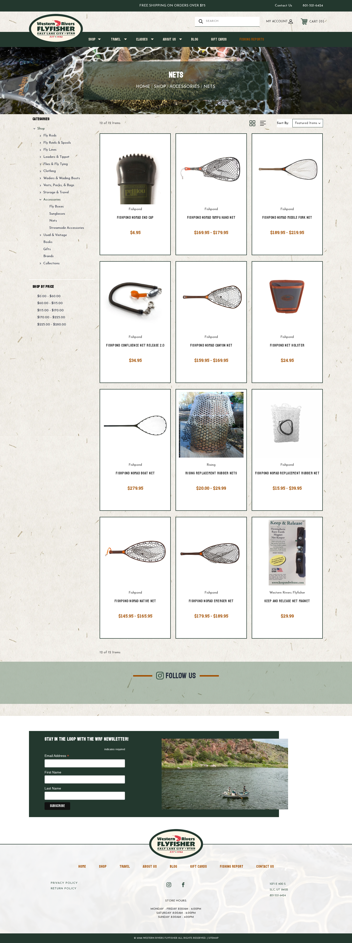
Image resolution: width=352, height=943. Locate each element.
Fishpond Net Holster (287, 345)
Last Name (53, 788)
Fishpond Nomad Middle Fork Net (287, 218)
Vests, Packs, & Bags (58, 185)
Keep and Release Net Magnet (287, 601)
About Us (169, 39)
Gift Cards (219, 39)
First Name (53, 772)
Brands (48, 256)
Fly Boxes (56, 206)
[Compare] (160, 169)
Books (47, 242)
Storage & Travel (56, 192)
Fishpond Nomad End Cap (135, 218)
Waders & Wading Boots (61, 178)
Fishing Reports (251, 39)
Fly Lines (50, 150)
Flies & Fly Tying (55, 164)
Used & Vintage (55, 235)
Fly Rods (50, 135)
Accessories (52, 199)
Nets (53, 221)
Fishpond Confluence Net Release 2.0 (135, 345)
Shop (92, 39)
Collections (51, 263)
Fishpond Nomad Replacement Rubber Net (287, 473)
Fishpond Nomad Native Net (135, 601)
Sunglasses (57, 214)
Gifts (47, 249)
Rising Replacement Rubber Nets (211, 473)
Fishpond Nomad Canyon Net (211, 345)
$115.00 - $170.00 (50, 310)
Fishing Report (231, 866)
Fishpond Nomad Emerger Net (211, 601)
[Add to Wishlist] (160, 156)
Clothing (49, 171)
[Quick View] (160, 144)
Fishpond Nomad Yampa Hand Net (211, 218)
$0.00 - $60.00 (49, 296)
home (82, 866)
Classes (142, 39)
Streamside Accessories (66, 228)
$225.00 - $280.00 (51, 324)
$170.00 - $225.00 (51, 317)
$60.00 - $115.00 (50, 303)
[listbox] (307, 123)
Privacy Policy (64, 883)
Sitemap (213, 938)
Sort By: (283, 123)
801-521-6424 (313, 5)
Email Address (57, 756)
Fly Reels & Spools (57, 143)
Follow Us (181, 676)
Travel (116, 39)
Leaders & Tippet (56, 157)
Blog (194, 39)
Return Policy (64, 888)
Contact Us (283, 5)
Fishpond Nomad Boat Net (135, 473)
